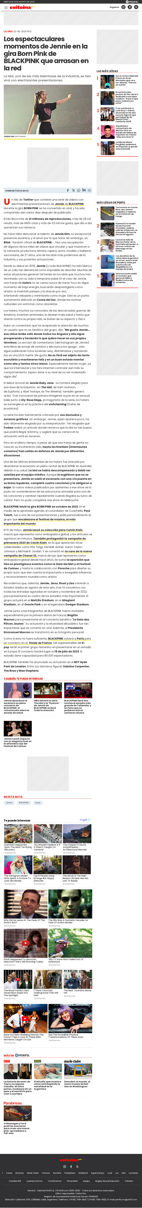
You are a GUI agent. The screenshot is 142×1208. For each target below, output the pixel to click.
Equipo (86, 1181)
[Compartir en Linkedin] (84, 190)
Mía (123, 1173)
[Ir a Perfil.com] (132, 2)
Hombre (57, 1173)
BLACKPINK (76, 204)
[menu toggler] (6, 7)
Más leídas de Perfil (111, 202)
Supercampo (97, 1173)
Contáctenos (54, 1181)
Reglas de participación (107, 1181)
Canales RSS (15, 1181)
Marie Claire (33, 1173)
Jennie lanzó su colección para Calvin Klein (53, 530)
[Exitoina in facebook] (130, 7)
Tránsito (129, 1181)
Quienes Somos (34, 1181)
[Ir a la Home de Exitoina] (23, 7)
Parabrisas (69, 1173)
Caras (9, 1173)
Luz (117, 1173)
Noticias (20, 1173)
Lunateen (133, 1173)
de (62, 204)
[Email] (89, 191)
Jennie (9, 802)
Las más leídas (107, 71)
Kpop (38, 802)
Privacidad (72, 1181)
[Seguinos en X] (136, 7)
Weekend (83, 1173)
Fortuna (46, 1173)
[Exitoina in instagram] (123, 7)
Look (110, 1173)
